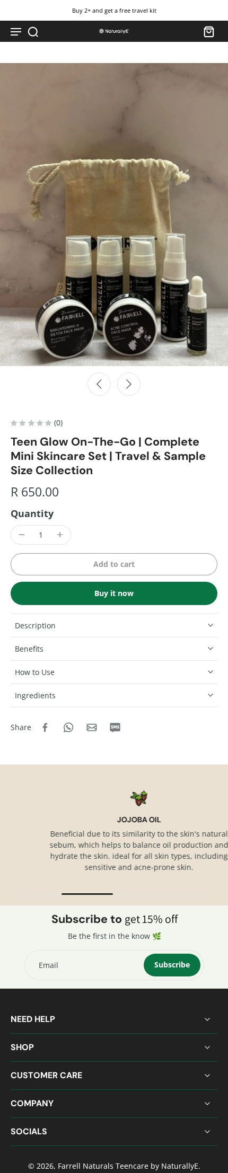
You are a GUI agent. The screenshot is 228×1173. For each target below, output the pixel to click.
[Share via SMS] (115, 727)
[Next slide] (129, 384)
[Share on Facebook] (45, 727)
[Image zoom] (114, 214)
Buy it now (114, 593)
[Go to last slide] (99, 384)
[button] (114, 564)
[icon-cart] (205, 31)
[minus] (21, 534)
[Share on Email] (91, 727)
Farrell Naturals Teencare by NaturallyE (128, 1166)
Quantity (32, 513)
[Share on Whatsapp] (68, 727)
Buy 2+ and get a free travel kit (114, 10)
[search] (33, 31)
